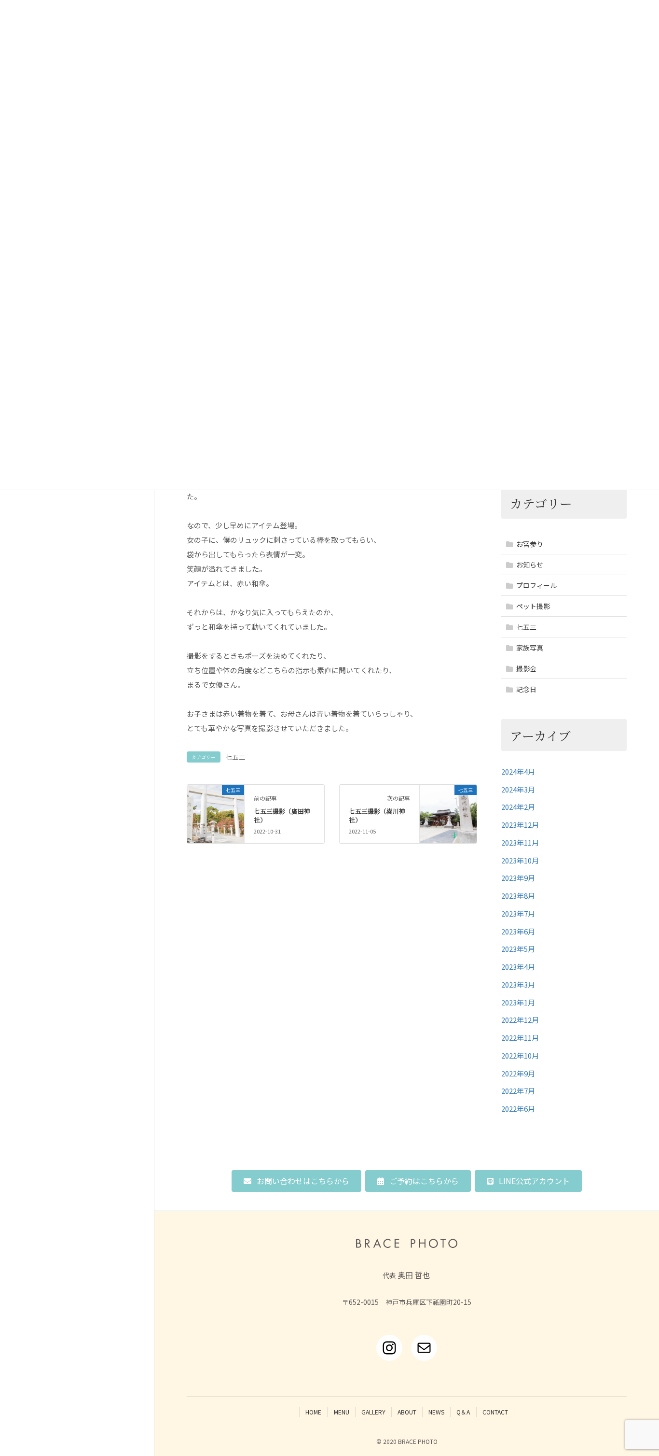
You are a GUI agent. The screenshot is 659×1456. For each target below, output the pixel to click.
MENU (341, 1412)
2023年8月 (518, 896)
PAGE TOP (636, 1403)
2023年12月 (520, 825)
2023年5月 (518, 949)
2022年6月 (518, 1108)
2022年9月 (518, 1073)
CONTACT (495, 1412)
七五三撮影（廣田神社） (282, 815)
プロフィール (536, 585)
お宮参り (529, 544)
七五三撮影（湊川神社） (377, 815)
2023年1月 (518, 1002)
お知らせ (529, 564)
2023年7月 (518, 913)
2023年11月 (520, 842)
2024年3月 (518, 789)
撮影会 (526, 668)
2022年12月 (520, 1020)
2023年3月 (518, 984)
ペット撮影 (533, 606)
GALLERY (373, 1412)
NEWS (436, 1412)
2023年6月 (518, 931)
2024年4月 (518, 771)
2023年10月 (520, 860)
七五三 (235, 757)
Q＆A (463, 1412)
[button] (296, 1181)
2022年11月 (520, 1037)
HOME (313, 1412)
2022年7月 (518, 1091)
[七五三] (215, 802)
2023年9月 (518, 878)
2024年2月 (518, 807)
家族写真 (529, 647)
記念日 (526, 689)
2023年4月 (518, 966)
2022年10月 (520, 1055)
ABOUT (407, 1412)
